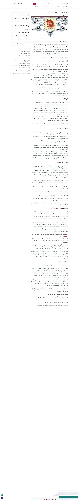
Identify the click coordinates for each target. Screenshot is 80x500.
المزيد (29, 6)
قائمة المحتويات (62, 42)
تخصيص (64, 494)
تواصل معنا (23, 6)
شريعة (57, 6)
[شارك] (1, 495)
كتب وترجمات (50, 6)
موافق (69, 497)
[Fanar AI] (2, 498)
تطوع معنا (14, 3)
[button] (41, 39)
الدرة (67, 66)
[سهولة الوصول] (14, 1)
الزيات (55, 282)
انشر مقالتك (20, 3)
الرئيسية (65, 6)
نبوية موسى (43, 106)
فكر (62, 6)
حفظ (65, 39)
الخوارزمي (66, 236)
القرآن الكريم (44, 87)
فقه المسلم (35, 6)
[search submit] (34, 4)
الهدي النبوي (42, 6)
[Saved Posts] (12, 1)
